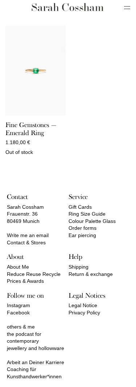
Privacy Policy (84, 312)
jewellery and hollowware (35, 348)
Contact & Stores (26, 242)
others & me (21, 327)
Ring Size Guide (87, 214)
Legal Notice (83, 305)
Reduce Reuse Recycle (34, 274)
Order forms (82, 228)
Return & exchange (91, 274)
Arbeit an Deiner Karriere (35, 362)
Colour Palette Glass (92, 221)
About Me (18, 267)
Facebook (18, 312)
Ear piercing (82, 235)
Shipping (78, 267)
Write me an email (28, 235)
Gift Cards (80, 207)
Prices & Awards (25, 281)
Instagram (18, 305)
